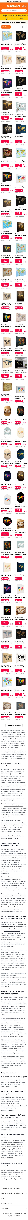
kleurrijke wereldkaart (7, 783)
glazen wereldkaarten (18, 804)
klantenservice (11, 1125)
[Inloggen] (23, 6)
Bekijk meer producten (14, 725)
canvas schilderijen (20, 924)
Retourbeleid (23, 1213)
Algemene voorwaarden (15, 1213)
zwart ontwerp (13, 780)
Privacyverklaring (5, 1213)
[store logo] (13, 6)
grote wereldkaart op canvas (12, 931)
